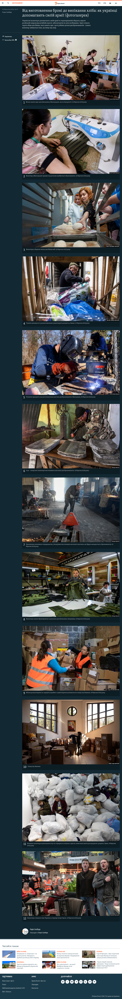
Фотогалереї (17, 3)
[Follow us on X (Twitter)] (67, 982)
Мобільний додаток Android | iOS (13, 988)
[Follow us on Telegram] (76, 982)
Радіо (4, 984)
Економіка (20, 962)
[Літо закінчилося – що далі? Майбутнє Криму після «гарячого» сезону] (48, 964)
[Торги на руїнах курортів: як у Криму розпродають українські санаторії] (8, 964)
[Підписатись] (94, 982)
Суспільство (61, 951)
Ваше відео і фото (8, 981)
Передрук (35, 984)
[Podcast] (90, 982)
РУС (99, 3)
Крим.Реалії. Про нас (39, 981)
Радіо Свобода (7, 12)
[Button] (7, 37)
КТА (105, 3)
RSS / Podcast (6, 992)
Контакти (35, 988)
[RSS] (85, 982)
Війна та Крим (21, 951)
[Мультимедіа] (110, 3)
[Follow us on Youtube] (72, 982)
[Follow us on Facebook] (63, 982)
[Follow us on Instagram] (81, 982)
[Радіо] (116, 3)
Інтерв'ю (99, 951)
